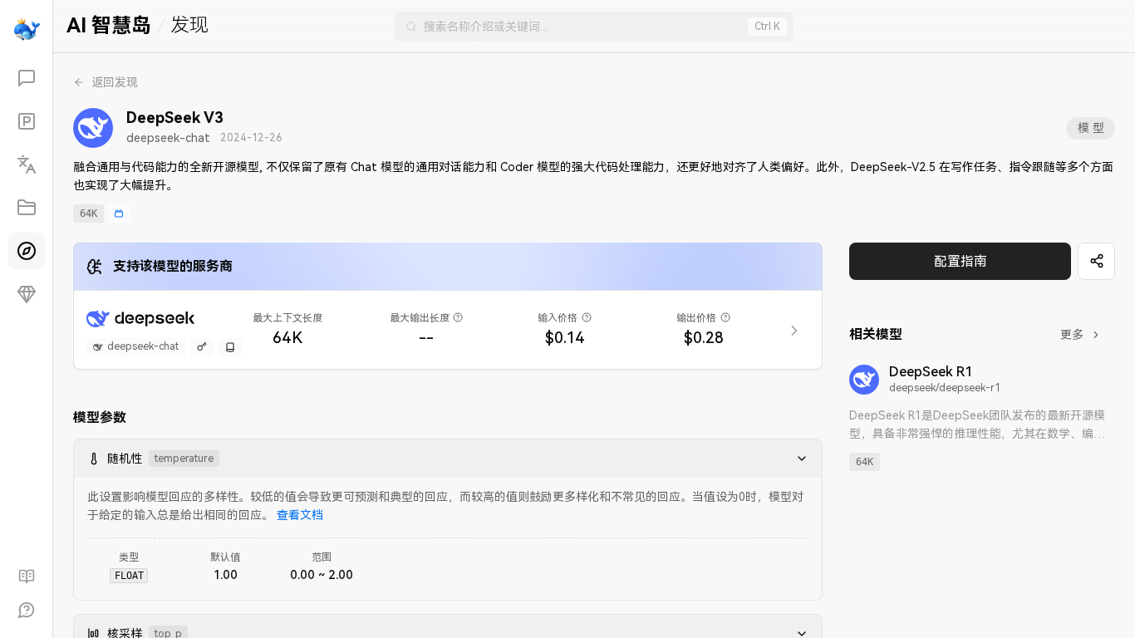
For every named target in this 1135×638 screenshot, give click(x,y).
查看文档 (300, 515)
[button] (796, 458)
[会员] (26, 294)
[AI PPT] (26, 121)
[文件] (26, 207)
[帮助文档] (27, 576)
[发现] (26, 251)
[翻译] (26, 164)
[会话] (26, 78)
